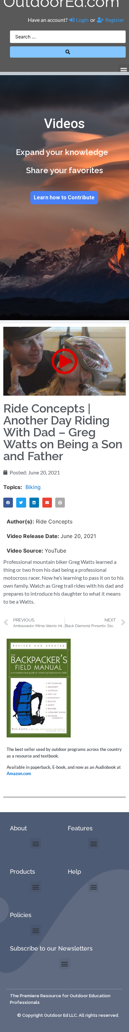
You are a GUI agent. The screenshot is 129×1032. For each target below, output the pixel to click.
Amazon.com (19, 773)
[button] (123, 69)
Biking (33, 487)
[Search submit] (68, 52)
